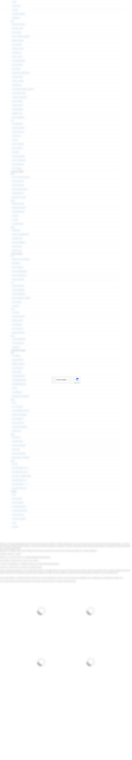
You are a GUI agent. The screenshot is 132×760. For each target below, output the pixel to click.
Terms (78, 382)
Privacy (75, 382)
